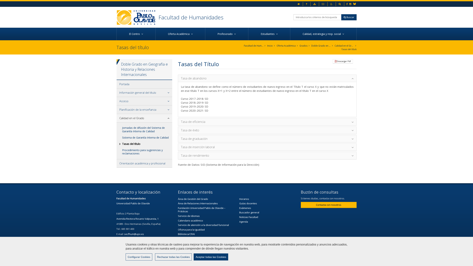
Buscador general (249, 212)
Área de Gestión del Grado (193, 199)
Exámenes (245, 208)
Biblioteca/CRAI (186, 234)
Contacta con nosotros (328, 205)
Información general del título (137, 92)
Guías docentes (248, 203)
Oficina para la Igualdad (191, 229)
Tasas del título (349, 49)
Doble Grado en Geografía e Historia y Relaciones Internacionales (321, 45)
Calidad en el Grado (344, 45)
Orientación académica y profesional (142, 163)
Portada (124, 84)
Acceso (123, 101)
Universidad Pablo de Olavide (133, 203)
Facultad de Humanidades (191, 17)
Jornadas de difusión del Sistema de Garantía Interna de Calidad (143, 129)
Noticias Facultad (248, 217)
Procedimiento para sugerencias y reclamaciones (142, 151)
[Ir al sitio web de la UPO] (137, 17)
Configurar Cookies (139, 256)
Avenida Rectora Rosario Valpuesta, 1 (137, 218)
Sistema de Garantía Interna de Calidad (145, 137)
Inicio (270, 45)
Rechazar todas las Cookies (173, 256)
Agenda (243, 221)
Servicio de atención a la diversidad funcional (203, 225)
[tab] (144, 84)
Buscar (350, 17)
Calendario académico (190, 220)
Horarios (244, 199)
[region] (236, 251)
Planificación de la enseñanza (137, 109)
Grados (303, 45)
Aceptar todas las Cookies (211, 256)
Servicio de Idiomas (189, 216)
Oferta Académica (286, 45)
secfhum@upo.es (134, 234)
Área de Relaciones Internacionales (198, 203)
